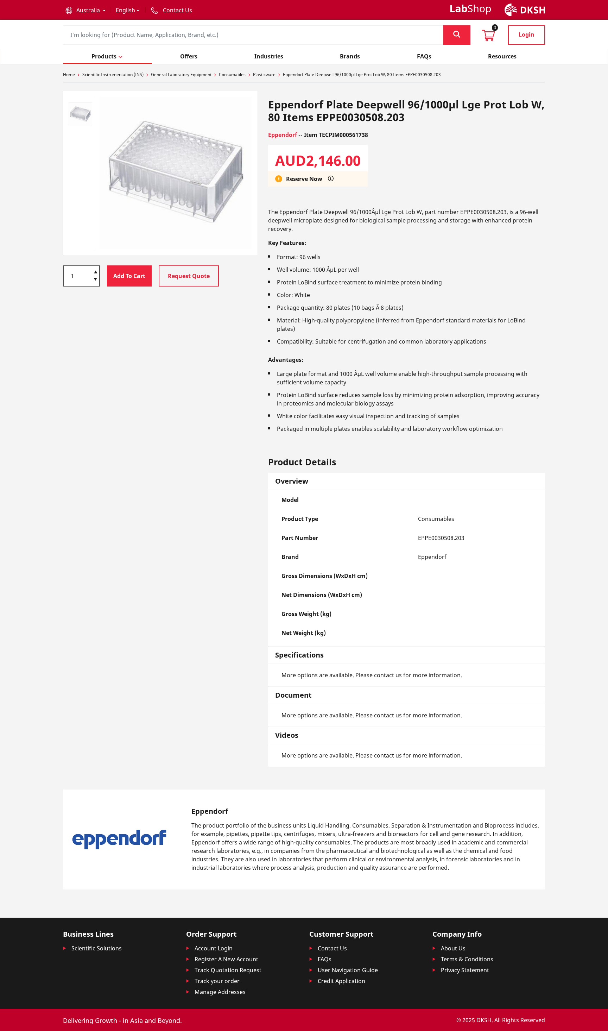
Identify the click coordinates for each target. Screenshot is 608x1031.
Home (69, 74)
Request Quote (189, 276)
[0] (488, 38)
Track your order (217, 981)
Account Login (214, 948)
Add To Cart (129, 276)
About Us (453, 948)
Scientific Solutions (96, 948)
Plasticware (264, 74)
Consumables (232, 74)
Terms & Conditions (467, 959)
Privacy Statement (465, 970)
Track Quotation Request (228, 970)
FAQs (324, 959)
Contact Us (332, 948)
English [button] (125, 10)
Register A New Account (226, 959)
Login (526, 34)
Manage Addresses (220, 992)
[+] (95, 271)
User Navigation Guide (348, 970)
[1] (95, 279)
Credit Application (341, 981)
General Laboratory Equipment (181, 74)
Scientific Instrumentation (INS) (113, 74)
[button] (85, 10)
